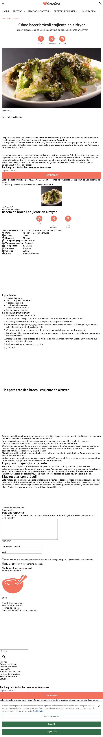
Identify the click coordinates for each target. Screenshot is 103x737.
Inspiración (89, 11)
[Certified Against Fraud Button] (11, 613)
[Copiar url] (8, 127)
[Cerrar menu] (3, 646)
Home (6, 11)
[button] (3, 207)
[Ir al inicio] (51, 584)
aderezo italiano (46, 471)
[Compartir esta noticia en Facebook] (12, 119)
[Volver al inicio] (46, 621)
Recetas (17, 11)
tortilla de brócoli (45, 487)
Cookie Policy (38, 711)
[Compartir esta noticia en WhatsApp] (5, 119)
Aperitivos (15, 19)
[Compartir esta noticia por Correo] (25, 119)
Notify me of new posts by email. (17, 568)
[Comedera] (51, 3)
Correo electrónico (11, 546)
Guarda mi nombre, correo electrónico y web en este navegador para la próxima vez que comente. (48, 560)
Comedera (6, 19)
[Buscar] (4, 657)
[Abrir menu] (3, 4)
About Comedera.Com (12, 603)
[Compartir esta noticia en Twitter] (18, 119)
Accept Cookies (51, 732)
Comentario (8, 518)
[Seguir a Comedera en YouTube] (16, 681)
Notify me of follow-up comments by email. (22, 564)
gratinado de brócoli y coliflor (75, 485)
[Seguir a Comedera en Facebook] (3, 681)
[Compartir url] (5, 133)
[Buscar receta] (100, 4)
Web (4, 552)
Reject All (51, 724)
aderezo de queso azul (64, 474)
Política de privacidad (60, 180)
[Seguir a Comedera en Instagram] (10, 681)
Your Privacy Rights (51, 716)
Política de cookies (11, 608)
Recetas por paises (65, 11)
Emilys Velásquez (14, 117)
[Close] (99, 706)
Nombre (6, 541)
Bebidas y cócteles (39, 11)
